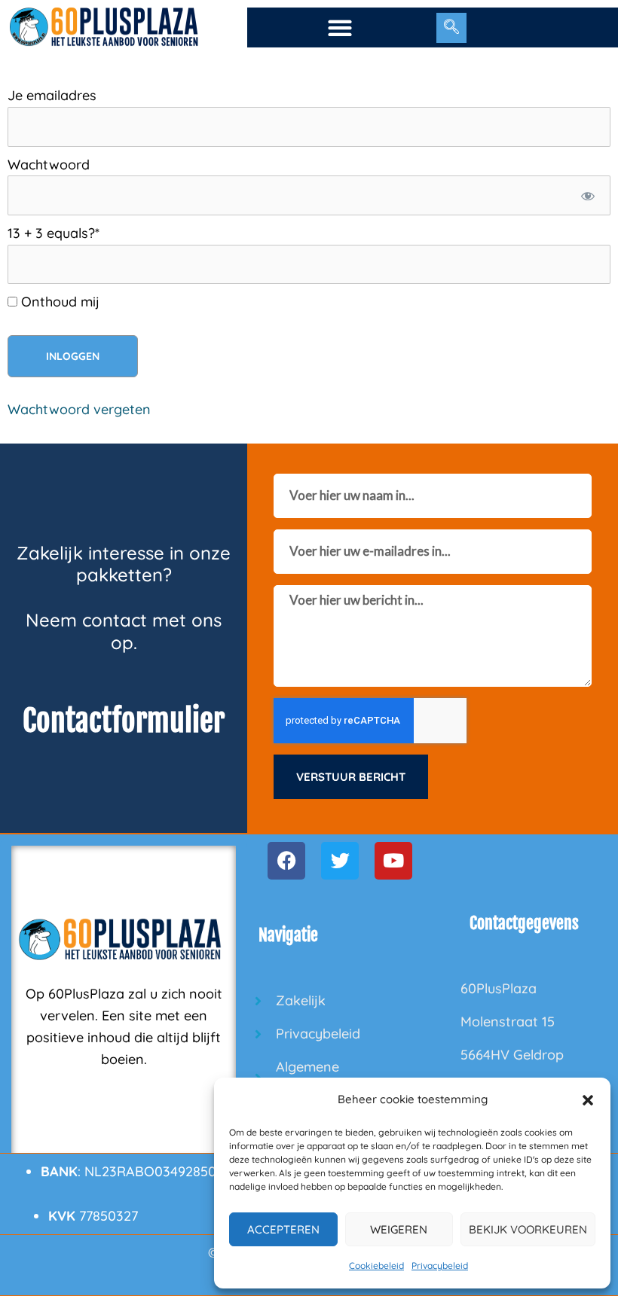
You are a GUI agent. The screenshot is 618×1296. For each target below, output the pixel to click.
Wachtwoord (49, 164)
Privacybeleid (439, 1265)
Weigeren (398, 1229)
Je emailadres (52, 95)
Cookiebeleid (376, 1265)
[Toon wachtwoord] (588, 195)
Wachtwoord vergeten (79, 409)
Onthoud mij (58, 301)
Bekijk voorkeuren (528, 1229)
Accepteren (283, 1229)
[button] (587, 1100)
